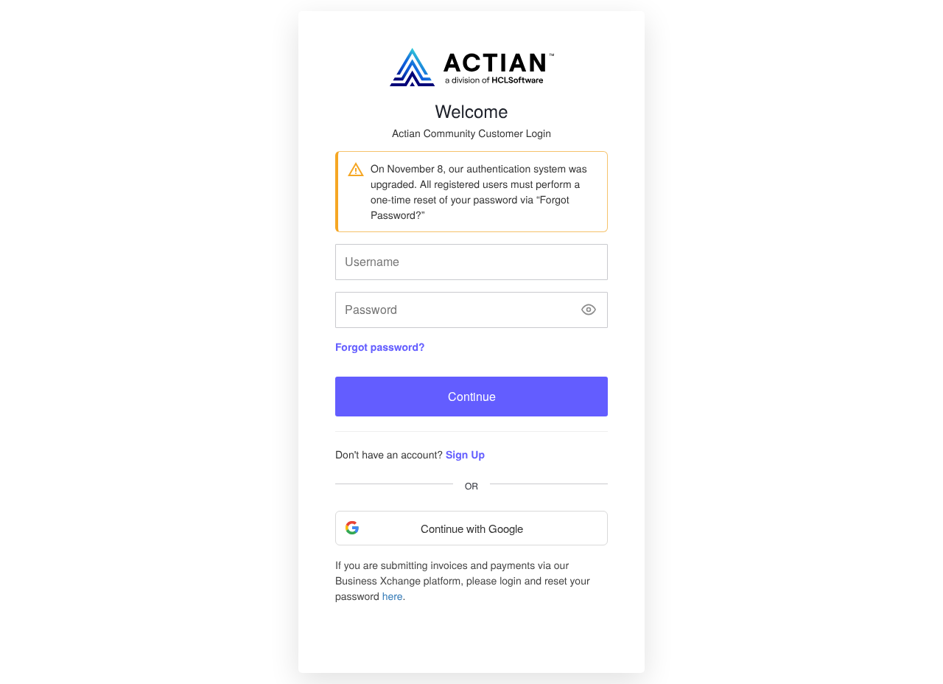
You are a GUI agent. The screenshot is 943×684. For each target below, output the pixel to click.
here (392, 595)
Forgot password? (380, 347)
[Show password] (588, 310)
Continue (472, 396)
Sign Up (465, 454)
